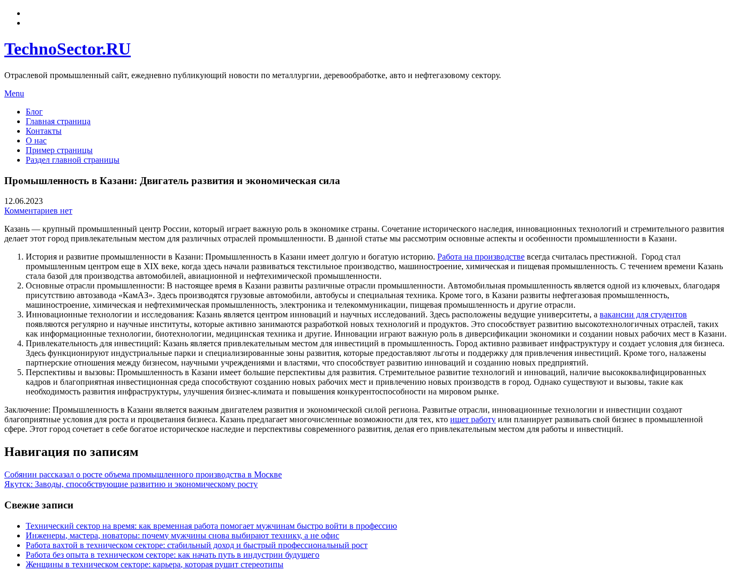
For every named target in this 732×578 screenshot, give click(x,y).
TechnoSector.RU (67, 48)
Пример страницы (59, 150)
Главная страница (58, 121)
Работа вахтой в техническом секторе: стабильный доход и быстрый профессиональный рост (197, 545)
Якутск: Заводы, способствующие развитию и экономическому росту (131, 484)
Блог (34, 111)
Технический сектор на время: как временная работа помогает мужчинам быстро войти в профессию (211, 525)
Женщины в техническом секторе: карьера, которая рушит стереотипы (154, 564)
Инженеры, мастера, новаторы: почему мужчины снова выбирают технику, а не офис (182, 535)
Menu (14, 93)
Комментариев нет (38, 210)
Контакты (44, 130)
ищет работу (473, 419)
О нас (36, 140)
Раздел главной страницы (72, 159)
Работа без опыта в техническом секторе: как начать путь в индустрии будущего (172, 554)
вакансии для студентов (643, 314)
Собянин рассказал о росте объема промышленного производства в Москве (143, 474)
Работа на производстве (481, 256)
